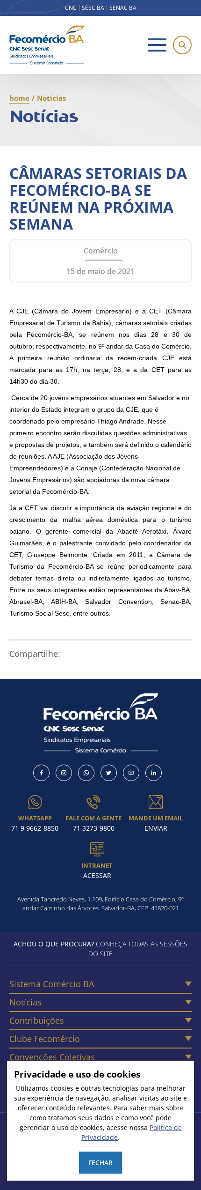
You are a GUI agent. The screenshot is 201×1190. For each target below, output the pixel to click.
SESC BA (93, 8)
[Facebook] (41, 773)
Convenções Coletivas (52, 1057)
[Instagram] (64, 773)
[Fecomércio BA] (46, 45)
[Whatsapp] (86, 773)
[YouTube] (131, 773)
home (19, 98)
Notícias (25, 1002)
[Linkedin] (153, 773)
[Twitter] (108, 773)
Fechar (100, 1162)
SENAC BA (122, 8)
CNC (71, 8)
